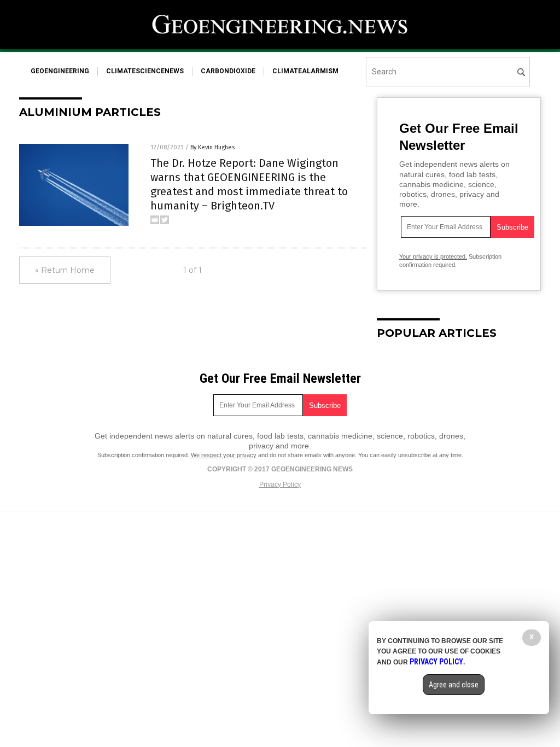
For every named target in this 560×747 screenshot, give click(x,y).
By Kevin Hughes (212, 147)
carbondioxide (228, 71)
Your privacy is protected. (433, 256)
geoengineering (60, 71)
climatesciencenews (145, 71)
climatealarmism (305, 71)
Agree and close (454, 684)
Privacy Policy (280, 484)
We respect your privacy (223, 455)
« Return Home (65, 270)
